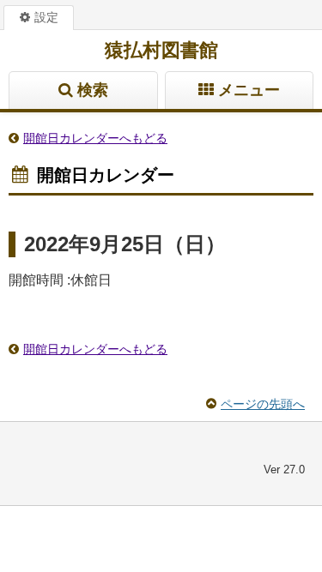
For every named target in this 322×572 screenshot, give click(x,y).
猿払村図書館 (161, 50)
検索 (92, 90)
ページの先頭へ (263, 404)
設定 (46, 17)
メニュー (249, 90)
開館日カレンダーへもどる (95, 138)
